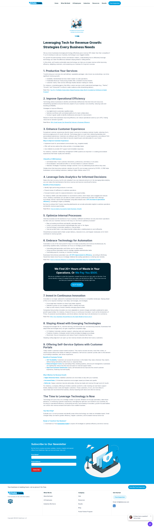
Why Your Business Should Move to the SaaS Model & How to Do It (71, 316)
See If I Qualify (77, 285)
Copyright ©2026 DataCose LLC (17, 518)
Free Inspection (115, 3)
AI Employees (77, 3)
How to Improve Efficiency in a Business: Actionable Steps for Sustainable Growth (75, 259)
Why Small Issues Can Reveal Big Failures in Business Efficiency (70, 122)
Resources (95, 3)
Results (104, 3)
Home (56, 3)
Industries (87, 3)
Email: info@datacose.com (121, 502)
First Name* (35, 454)
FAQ (79, 496)
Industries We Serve (50, 504)
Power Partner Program (85, 511)
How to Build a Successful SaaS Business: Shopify (66, 209)
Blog (79, 508)
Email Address (35, 461)
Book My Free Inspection (137, 487)
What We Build (65, 3)
